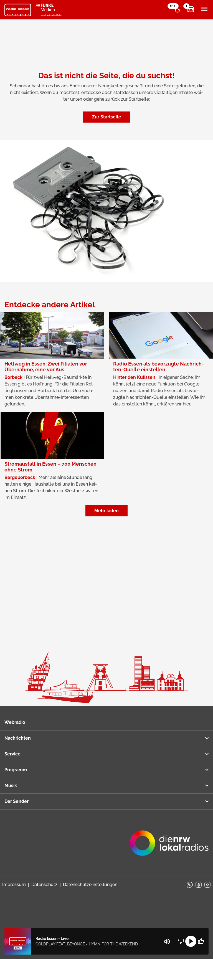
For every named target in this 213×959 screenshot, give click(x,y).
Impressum (14, 884)
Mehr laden (106, 510)
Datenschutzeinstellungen (90, 884)
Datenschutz (44, 884)
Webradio (14, 722)
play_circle (190, 941)
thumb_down (181, 941)
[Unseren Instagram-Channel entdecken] (207, 884)
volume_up (167, 941)
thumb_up (200, 941)
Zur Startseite (106, 117)
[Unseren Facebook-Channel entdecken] (198, 884)
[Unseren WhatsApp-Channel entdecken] (189, 884)
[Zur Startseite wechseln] (17, 10)
